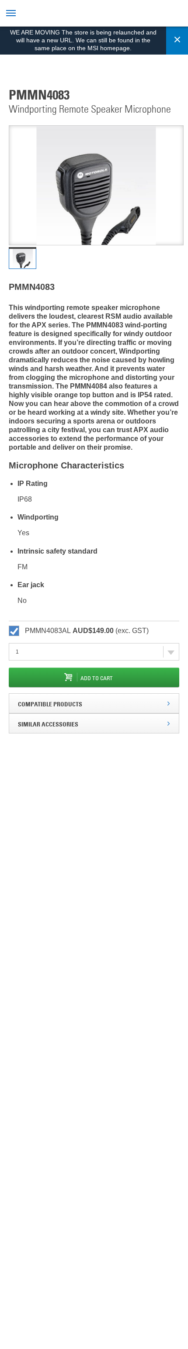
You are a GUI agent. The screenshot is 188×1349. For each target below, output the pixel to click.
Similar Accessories (48, 724)
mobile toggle (12, 13)
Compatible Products (50, 704)
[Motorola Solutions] (80, 14)
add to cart (96, 677)
